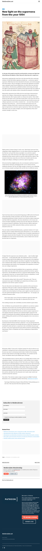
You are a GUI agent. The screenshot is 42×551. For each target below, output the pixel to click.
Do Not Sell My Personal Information (8, 539)
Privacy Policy (4, 537)
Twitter (4, 548)
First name (5, 409)
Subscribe (6, 419)
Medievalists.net (7, 1)
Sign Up (6, 473)
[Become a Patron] (30, 519)
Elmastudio (30, 545)
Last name (5, 413)
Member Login (13, 473)
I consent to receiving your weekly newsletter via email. (15, 417)
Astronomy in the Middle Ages (12, 457)
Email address (6, 405)
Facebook (3, 548)
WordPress (20, 545)
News (3, 9)
